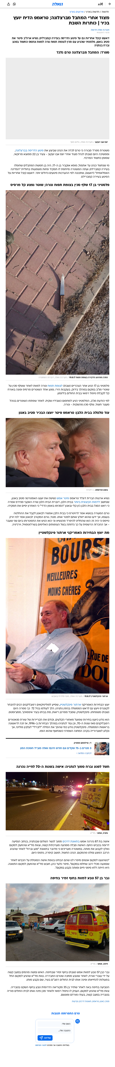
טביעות (75, 1002)
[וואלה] (57, 4)
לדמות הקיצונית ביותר (87, 502)
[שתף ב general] (8, 4)
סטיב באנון (104, 1002)
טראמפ (95, 1002)
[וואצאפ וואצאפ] (14, 4)
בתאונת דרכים (71, 841)
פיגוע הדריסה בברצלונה (29, 150)
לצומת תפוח (55, 386)
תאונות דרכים (85, 1002)
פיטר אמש (63, 498)
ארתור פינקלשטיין (70, 704)
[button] (100, 4)
